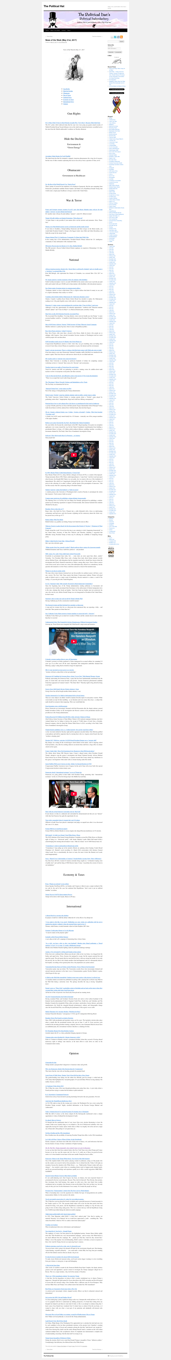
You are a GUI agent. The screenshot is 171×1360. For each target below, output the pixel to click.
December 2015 (112, 451)
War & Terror (67, 95)
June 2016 (111, 441)
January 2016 (112, 449)
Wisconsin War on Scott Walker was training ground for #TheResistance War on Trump (70, 1314)
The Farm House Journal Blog (115, 220)
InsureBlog (111, 169)
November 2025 (112, 260)
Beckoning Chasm (113, 127)
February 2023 (112, 313)
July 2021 (111, 344)
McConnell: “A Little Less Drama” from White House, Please (62, 835)
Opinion (65, 104)
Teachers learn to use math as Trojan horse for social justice (62, 367)
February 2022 (112, 332)
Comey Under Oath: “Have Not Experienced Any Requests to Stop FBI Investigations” (70, 751)
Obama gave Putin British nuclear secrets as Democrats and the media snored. (67, 226)
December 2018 (112, 393)
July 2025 (111, 267)
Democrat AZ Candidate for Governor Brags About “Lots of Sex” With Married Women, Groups (72, 676)
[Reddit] (118, 38)
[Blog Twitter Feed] (115, 38)
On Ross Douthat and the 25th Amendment (57, 1133)
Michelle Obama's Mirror (114, 187)
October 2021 (112, 339)
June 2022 (111, 326)
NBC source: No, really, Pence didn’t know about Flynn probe (62, 554)
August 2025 (112, 265)
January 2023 (112, 315)
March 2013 (111, 504)
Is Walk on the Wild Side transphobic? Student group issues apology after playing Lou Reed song (72, 977)
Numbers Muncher (113, 198)
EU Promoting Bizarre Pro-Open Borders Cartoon (59, 1031)
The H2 (110, 222)
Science (110, 529)
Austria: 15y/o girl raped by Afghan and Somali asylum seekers (63, 952)
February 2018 (112, 409)
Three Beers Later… (113, 230)
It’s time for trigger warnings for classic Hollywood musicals (62, 1257)
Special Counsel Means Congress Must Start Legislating (61, 1176)
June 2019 (111, 384)
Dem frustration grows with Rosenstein (56, 706)
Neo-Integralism (112, 79)
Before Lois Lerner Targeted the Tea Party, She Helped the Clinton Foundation (67, 423)
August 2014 (112, 477)
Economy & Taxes (68, 99)
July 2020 (111, 363)
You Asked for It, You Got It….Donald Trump (58, 1231)
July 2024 (111, 286)
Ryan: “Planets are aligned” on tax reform (57, 884)
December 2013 (112, 489)
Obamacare (66, 93)
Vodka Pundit (112, 233)
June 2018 (111, 403)
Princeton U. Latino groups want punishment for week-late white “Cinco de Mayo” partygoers (71, 305)
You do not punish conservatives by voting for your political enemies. (64, 1199)
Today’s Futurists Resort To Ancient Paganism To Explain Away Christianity (67, 1111)
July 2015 (111, 459)
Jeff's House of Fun (113, 171)
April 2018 (111, 406)
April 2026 (111, 252)
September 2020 (112, 360)
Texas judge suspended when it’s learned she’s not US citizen (62, 820)
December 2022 (112, 316)
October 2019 (112, 377)
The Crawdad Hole (113, 219)
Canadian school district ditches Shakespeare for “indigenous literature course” (67, 297)
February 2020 (112, 371)
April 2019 (111, 387)
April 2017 (111, 425)
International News (68, 102)
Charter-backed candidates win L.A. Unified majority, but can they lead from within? (69, 730)
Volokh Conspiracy (113, 235)
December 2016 (112, 432)
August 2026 (112, 246)
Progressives (112, 528)
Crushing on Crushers (51, 1225)
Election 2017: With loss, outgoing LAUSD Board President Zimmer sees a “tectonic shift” (71, 740)
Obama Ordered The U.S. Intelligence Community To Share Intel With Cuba (67, 237)
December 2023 (112, 297)
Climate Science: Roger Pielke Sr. (116, 139)
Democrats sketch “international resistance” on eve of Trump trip (63, 772)
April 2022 (111, 329)
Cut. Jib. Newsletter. (113, 147)
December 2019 (112, 374)
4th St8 (110, 118)
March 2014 (111, 485)
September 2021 (112, 340)
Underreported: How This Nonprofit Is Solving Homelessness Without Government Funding (71, 622)
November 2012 (112, 510)
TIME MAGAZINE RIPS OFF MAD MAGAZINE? (60, 1214)
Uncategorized (112, 531)
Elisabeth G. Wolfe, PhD (114, 156)
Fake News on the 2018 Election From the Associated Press (62, 314)
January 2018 (112, 411)
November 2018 (112, 395)
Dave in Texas (112, 153)
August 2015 (112, 457)
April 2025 (111, 272)
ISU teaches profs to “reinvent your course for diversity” (61, 359)
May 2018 (111, 404)
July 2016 (111, 440)
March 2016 (111, 446)
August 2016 (112, 438)
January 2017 (112, 430)
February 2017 (112, 428)
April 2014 (111, 483)
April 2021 (111, 348)
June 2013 (111, 499)
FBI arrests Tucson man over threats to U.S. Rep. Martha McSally (63, 246)
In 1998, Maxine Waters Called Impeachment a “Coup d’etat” (62, 472)
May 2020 (111, 366)
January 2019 (112, 392)
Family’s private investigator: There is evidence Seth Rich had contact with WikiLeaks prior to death (73, 350)
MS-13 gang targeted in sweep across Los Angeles (59, 670)
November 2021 (112, 337)
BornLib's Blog (112, 135)
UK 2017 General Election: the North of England (59, 997)
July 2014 (111, 478)
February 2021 (112, 352)
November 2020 (112, 356)
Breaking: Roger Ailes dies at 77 (54, 509)
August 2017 (112, 419)
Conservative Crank (113, 142)
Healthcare (111, 525)
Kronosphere (112, 177)
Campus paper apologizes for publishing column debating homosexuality (65, 498)
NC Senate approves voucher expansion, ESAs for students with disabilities (66, 280)
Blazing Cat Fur (112, 132)
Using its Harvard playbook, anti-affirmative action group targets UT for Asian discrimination (71, 376)
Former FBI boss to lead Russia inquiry (56, 829)
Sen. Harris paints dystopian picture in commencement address (63, 288)
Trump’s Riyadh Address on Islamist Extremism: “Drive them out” (64, 218)
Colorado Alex (112, 140)
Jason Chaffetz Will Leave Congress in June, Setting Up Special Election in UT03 (68, 764)
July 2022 (111, 324)
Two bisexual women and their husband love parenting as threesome (64, 605)
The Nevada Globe (113, 223)
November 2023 (112, 299)
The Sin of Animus (97, 36)
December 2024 (112, 278)
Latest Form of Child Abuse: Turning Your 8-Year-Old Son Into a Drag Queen (67, 1075)
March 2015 (111, 465)
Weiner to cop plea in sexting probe (55, 571)
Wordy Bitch (112, 238)
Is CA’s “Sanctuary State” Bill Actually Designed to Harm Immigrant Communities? (69, 584)
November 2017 (112, 414)
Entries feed (111, 539)
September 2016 (112, 436)
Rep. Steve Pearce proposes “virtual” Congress (58, 331)
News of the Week (55, 30)
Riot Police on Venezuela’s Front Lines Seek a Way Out (61, 1289)
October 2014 (112, 473)
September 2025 (112, 264)
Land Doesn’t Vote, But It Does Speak (56, 1321)
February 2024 (112, 294)
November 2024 (112, 280)
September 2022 (112, 321)
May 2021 (111, 347)
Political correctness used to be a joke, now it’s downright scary (63, 1246)
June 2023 (111, 307)
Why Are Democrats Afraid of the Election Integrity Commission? (64, 1069)
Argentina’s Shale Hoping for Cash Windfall (57, 156)
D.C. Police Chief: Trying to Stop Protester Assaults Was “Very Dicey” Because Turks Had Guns (72, 123)
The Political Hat (54, 6)
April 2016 (111, 444)
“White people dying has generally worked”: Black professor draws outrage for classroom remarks (72, 547)
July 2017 (111, 420)
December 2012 (112, 509)
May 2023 (111, 308)
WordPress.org (112, 542)
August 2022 (112, 323)
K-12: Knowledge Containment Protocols (57, 1094)
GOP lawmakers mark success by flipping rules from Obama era (63, 341)
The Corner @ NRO (113, 217)
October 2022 (112, 320)
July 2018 (111, 401)
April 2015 (111, 464)
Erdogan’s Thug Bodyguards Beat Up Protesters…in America (62, 435)
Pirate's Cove (112, 201)
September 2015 (112, 456)
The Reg (111, 227)
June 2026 (111, 249)
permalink (84, 1346)
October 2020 (112, 358)
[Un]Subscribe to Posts (114, 544)
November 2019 (112, 376)
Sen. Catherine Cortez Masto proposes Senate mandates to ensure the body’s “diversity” (70, 613)
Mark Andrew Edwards (114, 185)
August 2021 (112, 342)
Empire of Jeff (112, 158)
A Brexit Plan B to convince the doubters (56, 915)
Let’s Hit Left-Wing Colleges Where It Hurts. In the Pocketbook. (63, 1139)
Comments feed (112, 541)
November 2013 (112, 491)
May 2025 (111, 270)
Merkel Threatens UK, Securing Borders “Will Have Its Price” (63, 1011)
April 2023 (111, 310)
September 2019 (112, 379)
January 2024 (112, 296)
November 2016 (112, 433)
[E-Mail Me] (112, 38)
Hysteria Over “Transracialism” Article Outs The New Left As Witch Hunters (67, 1190)
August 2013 (112, 496)
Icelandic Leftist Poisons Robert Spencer (56, 937)
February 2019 (112, 390)
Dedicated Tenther (113, 155)
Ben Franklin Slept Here (114, 129)
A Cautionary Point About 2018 (54, 1086)
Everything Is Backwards (114, 161)
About (68, 30)
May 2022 (111, 328)
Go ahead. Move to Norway (53, 1120)
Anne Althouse (112, 123)
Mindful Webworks (113, 188)
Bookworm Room (113, 134)
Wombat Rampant (113, 236)
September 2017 (112, 417)
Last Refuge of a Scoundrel (115, 180)
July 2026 (111, 247)
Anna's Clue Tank (113, 121)
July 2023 (111, 305)
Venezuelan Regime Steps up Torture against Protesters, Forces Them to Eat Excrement (69, 967)
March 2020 (111, 369)
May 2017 (111, 424)
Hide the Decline (68, 91)
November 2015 (112, 452)
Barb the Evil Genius (113, 126)
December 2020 (112, 355)
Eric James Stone (112, 159)
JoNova (110, 174)
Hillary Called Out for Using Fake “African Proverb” (60, 541)
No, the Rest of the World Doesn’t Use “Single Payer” (60, 184)
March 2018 (111, 408)
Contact (64, 30)
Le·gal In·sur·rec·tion (113, 182)
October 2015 (112, 454)
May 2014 (111, 481)
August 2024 (112, 284)
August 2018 (112, 400)
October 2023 (112, 300)
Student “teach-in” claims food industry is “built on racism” (62, 490)
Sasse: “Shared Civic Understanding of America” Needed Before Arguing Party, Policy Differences (73, 858)
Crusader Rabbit (112, 145)
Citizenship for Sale (50, 1062)
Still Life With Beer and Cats (115, 212)
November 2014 (112, 472)
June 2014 (111, 480)
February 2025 (112, 275)
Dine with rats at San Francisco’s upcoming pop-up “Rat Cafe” (63, 811)
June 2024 (111, 288)
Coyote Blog (112, 143)
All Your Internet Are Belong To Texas (117, 86)
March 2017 (111, 427)
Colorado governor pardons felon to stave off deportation (61, 659)
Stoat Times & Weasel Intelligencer (116, 214)
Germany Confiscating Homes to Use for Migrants (59, 930)
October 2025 (112, 262)
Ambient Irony (112, 119)
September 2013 (112, 494)
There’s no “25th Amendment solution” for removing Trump (62, 1276)
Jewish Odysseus (113, 172)
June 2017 (111, 422)
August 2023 (112, 304)
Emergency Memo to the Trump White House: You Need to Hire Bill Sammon (67, 1158)
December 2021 (112, 336)
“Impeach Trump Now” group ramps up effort (58, 388)
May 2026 (111, 251)
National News (67, 97)
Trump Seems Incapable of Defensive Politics (58, 1338)
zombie (110, 241)
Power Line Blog (112, 204)
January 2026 (112, 257)
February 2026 (112, 256)
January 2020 (112, 372)
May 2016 (111, 443)
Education (111, 518)
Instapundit (111, 167)
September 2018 (112, 398)
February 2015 (112, 467)
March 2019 (111, 388)
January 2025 (112, 276)
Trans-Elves (48, 36)
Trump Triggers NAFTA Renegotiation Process (58, 894)
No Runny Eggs (112, 196)
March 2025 (111, 273)
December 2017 (112, 412)
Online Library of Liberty (114, 199)
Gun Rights (66, 89)
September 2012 (112, 513)
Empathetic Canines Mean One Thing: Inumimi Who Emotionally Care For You (117, 83)
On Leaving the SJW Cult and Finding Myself (58, 1297)
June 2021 (111, 345)
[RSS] (121, 38)
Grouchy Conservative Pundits (115, 163)
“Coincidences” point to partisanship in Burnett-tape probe (61, 846)
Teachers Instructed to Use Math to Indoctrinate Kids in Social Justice (64, 695)
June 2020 (111, 364)
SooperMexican (112, 211)
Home (47, 30)
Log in (110, 537)
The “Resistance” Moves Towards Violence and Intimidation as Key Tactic (66, 382)
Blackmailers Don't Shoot (114, 131)
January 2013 (112, 507)
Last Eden (111, 179)
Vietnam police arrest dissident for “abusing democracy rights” (62, 1037)
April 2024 (111, 291)
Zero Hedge (111, 239)
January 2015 (112, 468)
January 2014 (112, 488)
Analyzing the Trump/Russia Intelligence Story (58, 1101)
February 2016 (112, 448)
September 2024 (112, 283)
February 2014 (112, 486)
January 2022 (112, 334)
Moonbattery (112, 190)
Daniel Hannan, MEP (113, 150)
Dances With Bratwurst (114, 148)
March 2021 (111, 350)
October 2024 (112, 281)
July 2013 (111, 497)
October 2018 (112, 396)
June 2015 (111, 460)
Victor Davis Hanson (113, 231)
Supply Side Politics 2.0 (114, 215)
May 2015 (111, 462)
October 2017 (112, 416)
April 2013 (111, 502)
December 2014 (112, 470)
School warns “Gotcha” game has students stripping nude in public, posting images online (70, 395)
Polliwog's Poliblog (113, 203)
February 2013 (112, 505)
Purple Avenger (112, 206)
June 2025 (111, 268)
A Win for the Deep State (52, 1265)
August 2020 (112, 361)
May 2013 (111, 501)
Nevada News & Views (114, 195)
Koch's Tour (111, 175)
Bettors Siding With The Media (54, 519)
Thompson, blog (112, 228)
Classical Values (112, 137)
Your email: (110, 46)
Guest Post (111, 521)
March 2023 (111, 312)
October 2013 (112, 493)
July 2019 (111, 382)
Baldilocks (111, 124)
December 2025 (112, 259)
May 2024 (111, 289)
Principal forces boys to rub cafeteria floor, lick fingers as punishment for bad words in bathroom (72, 403)
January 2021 (112, 353)
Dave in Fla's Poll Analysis (115, 151)
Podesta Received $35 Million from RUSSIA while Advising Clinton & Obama (67, 717)
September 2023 (112, 302)
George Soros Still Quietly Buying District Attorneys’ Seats (62, 689)
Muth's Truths (112, 191)
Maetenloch (111, 183)
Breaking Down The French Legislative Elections (59, 1018)
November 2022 (112, 318)
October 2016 (112, 435)
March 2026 (111, 254)
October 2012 (112, 512)
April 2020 (111, 368)
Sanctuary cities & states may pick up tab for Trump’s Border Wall (63, 598)
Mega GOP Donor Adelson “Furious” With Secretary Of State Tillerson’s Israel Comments (71, 324)
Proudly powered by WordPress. (116, 1356)
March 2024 (111, 292)
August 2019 (112, 380)
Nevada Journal (112, 193)
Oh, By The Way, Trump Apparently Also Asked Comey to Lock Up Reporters (67, 1148)
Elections (111, 520)
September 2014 (112, 475)
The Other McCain (113, 225)
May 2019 (111, 385)
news (73, 1346)
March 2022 (111, 331)
